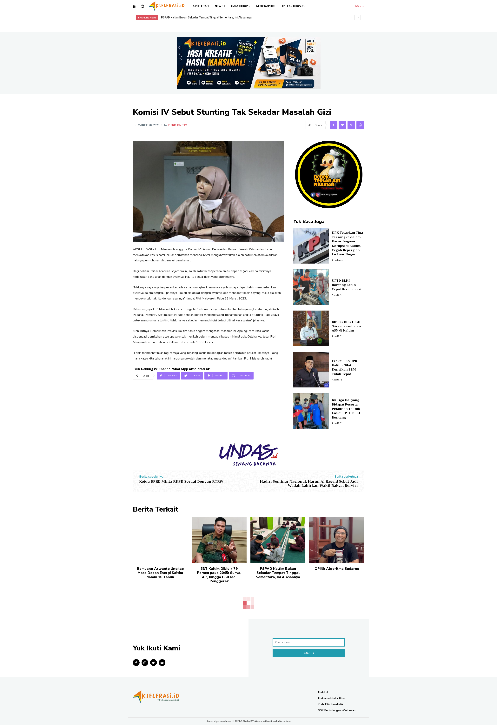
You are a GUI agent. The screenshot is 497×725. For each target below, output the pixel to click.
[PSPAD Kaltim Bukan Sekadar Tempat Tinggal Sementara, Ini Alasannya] (277, 540)
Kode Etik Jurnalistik (330, 704)
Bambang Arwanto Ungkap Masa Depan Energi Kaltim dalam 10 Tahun (160, 572)
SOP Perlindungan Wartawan (336, 710)
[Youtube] (162, 662)
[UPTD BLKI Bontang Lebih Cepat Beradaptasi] (311, 287)
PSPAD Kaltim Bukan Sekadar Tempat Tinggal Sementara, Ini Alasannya (278, 572)
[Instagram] (145, 662)
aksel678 (337, 295)
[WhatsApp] (360, 125)
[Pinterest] (351, 125)
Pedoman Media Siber (331, 698)
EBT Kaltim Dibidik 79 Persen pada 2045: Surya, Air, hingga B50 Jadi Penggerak (219, 575)
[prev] (352, 17)
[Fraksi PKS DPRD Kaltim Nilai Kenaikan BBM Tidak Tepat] (311, 369)
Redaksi (323, 692)
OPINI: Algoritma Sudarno (177, 17)
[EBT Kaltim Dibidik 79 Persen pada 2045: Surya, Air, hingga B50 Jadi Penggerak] (219, 540)
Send (306, 653)
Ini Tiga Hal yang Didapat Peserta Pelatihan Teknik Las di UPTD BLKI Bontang (346, 408)
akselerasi (337, 260)
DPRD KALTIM (177, 125)
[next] (358, 17)
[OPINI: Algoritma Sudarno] (336, 540)
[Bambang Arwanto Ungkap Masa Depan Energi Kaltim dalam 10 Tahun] (160, 540)
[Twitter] (342, 125)
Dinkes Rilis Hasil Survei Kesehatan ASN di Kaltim (346, 326)
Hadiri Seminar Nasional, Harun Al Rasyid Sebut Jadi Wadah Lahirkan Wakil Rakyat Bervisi (309, 483)
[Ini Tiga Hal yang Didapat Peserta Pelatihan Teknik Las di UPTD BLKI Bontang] (311, 411)
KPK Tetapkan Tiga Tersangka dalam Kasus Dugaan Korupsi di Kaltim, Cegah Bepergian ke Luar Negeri (347, 243)
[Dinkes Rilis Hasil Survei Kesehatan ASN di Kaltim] (311, 328)
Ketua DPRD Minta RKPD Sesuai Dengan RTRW (181, 481)
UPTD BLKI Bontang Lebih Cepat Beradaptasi (346, 285)
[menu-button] (135, 6)
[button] (142, 6)
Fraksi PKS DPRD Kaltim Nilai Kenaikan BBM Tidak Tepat (346, 367)
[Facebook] (333, 125)
